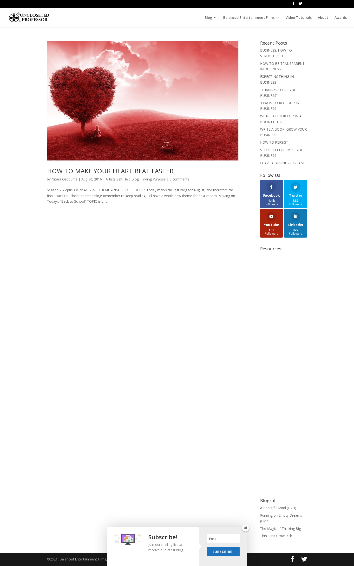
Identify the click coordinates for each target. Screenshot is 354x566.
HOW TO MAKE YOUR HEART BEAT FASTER (110, 170)
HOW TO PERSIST (274, 142)
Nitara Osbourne (65, 179)
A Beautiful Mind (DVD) (278, 508)
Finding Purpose (153, 179)
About (323, 18)
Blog (208, 18)
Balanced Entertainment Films (249, 18)
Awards (340, 18)
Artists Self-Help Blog (122, 179)
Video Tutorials (299, 18)
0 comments (179, 179)
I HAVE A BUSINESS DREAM (282, 163)
